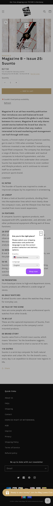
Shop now (33, 271)
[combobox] (21, 257)
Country (15, 254)
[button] (41, 233)
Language (16, 262)
